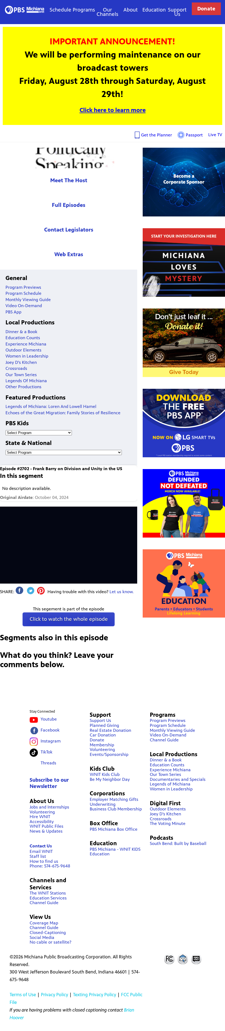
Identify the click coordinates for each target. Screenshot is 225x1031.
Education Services (48, 898)
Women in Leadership (26, 356)
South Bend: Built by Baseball (178, 843)
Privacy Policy (54, 994)
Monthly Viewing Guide (28, 299)
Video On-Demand (23, 305)
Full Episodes (68, 205)
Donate (206, 8)
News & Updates (46, 831)
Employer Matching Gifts (114, 799)
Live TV (215, 134)
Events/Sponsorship (109, 754)
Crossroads (16, 368)
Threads (48, 763)
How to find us (44, 861)
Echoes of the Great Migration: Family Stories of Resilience (62, 412)
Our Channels (107, 12)
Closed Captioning (196, 958)
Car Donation (103, 735)
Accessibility (42, 821)
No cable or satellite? (50, 942)
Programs (84, 10)
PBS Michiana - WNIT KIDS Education (115, 852)
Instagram (51, 741)
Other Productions (23, 386)
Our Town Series (21, 374)
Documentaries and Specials (178, 779)
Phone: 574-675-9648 (50, 866)
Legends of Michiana (170, 784)
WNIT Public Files (46, 826)
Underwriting (103, 804)
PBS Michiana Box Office (113, 829)
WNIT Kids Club (105, 774)
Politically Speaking (68, 158)
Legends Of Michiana (26, 380)
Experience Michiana (25, 344)
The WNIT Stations (48, 893)
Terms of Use (23, 994)
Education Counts (22, 337)
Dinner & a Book (21, 331)
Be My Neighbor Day (110, 779)
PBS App (13, 312)
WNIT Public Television (24, 9)
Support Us (177, 12)
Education (154, 10)
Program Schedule (23, 293)
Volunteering (42, 812)
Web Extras (68, 254)
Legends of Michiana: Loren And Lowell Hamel (50, 406)
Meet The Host (68, 180)
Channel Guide (44, 902)
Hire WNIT (40, 816)
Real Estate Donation (110, 730)
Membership (102, 744)
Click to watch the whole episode (69, 619)
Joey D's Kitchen (21, 362)
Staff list (38, 856)
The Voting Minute (167, 823)
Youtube (49, 719)
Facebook (50, 730)
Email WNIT (41, 851)
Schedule (60, 10)
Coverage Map (44, 923)
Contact (182, 958)
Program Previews (23, 287)
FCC (169, 958)
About (130, 10)
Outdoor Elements (23, 350)
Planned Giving (104, 725)
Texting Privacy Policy (94, 994)
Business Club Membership (116, 809)
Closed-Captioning (48, 932)
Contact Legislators (68, 230)
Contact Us (41, 846)
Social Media (42, 937)
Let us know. (121, 591)
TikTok (46, 752)
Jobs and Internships (49, 807)
